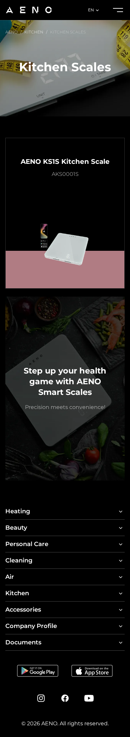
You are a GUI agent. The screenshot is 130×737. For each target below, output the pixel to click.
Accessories (23, 609)
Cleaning (18, 560)
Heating (17, 511)
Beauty (16, 527)
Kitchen (17, 593)
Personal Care (26, 544)
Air (9, 577)
